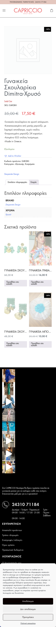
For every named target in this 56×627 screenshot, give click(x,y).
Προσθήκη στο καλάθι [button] (12, 283)
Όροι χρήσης (8, 545)
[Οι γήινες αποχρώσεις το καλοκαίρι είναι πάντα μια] (8, 427)
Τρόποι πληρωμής (10, 535)
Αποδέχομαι (28, 601)
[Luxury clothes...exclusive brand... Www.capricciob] (8, 414)
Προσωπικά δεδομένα (12, 550)
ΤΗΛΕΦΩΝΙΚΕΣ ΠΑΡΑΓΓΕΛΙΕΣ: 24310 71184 (28, 2)
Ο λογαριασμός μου (11, 563)
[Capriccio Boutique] (28, 11)
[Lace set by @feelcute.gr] (8, 440)
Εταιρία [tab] (33, 182)
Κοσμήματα (29, 164)
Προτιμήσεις (28, 617)
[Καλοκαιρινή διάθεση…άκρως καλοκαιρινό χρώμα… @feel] (8, 466)
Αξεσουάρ (19, 164)
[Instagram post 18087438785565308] (8, 453)
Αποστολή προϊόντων (12, 530)
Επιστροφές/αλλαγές (12, 540)
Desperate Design (11, 174)
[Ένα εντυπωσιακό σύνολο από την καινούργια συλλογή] (8, 388)
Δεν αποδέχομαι (28, 609)
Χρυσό (8, 215)
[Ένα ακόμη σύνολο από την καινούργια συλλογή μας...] (8, 375)
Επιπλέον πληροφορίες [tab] (17, 182)
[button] (12, 156)
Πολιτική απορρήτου (28, 623)
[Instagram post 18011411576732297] (8, 401)
